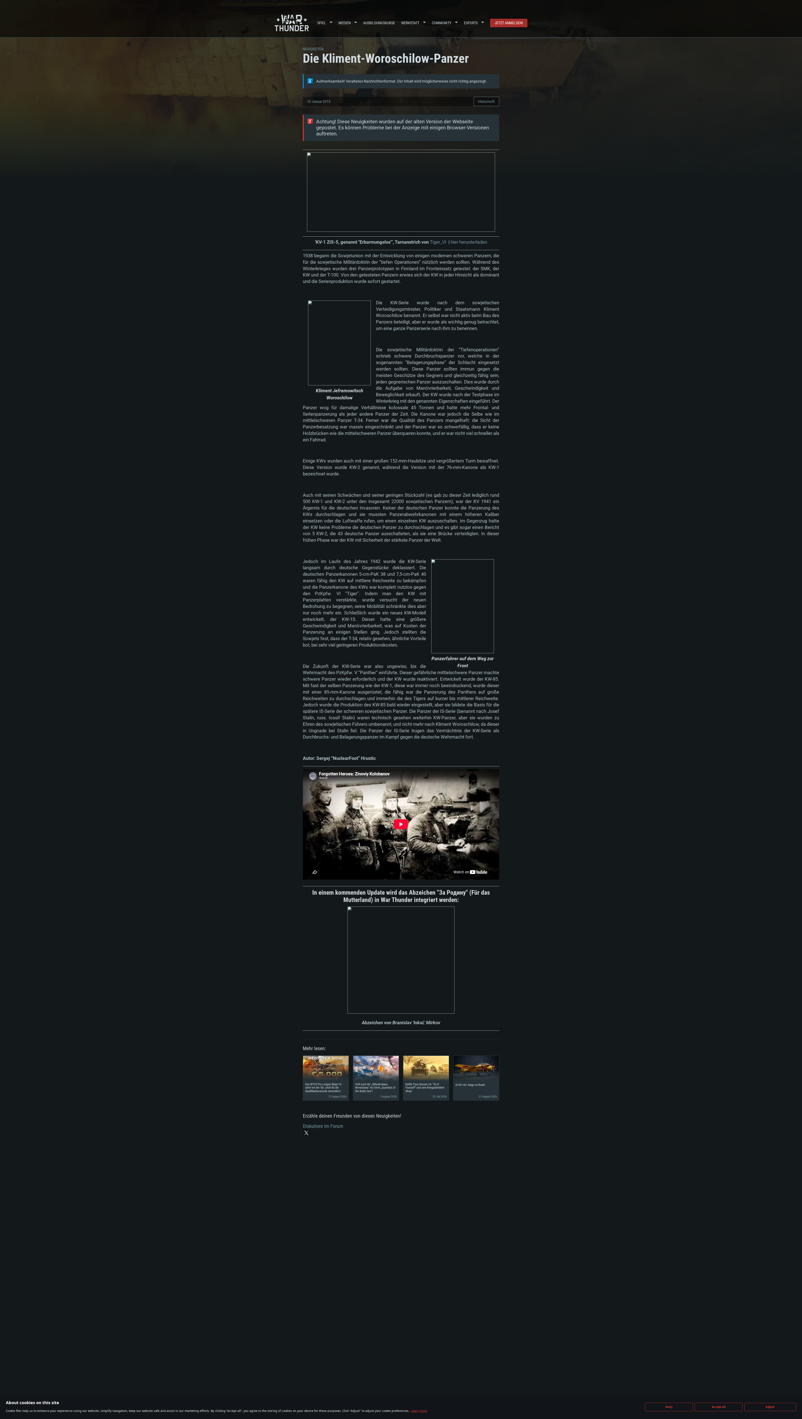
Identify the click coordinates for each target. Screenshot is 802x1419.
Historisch (486, 101)
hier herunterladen (469, 242)
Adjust (770, 1407)
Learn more (419, 1411)
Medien (345, 23)
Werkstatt (410, 23)
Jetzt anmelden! (509, 23)
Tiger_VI (438, 242)
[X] (306, 1132)
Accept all (719, 1407)
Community (441, 23)
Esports (471, 23)
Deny (669, 1407)
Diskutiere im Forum (323, 1126)
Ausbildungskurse (379, 23)
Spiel (321, 23)
